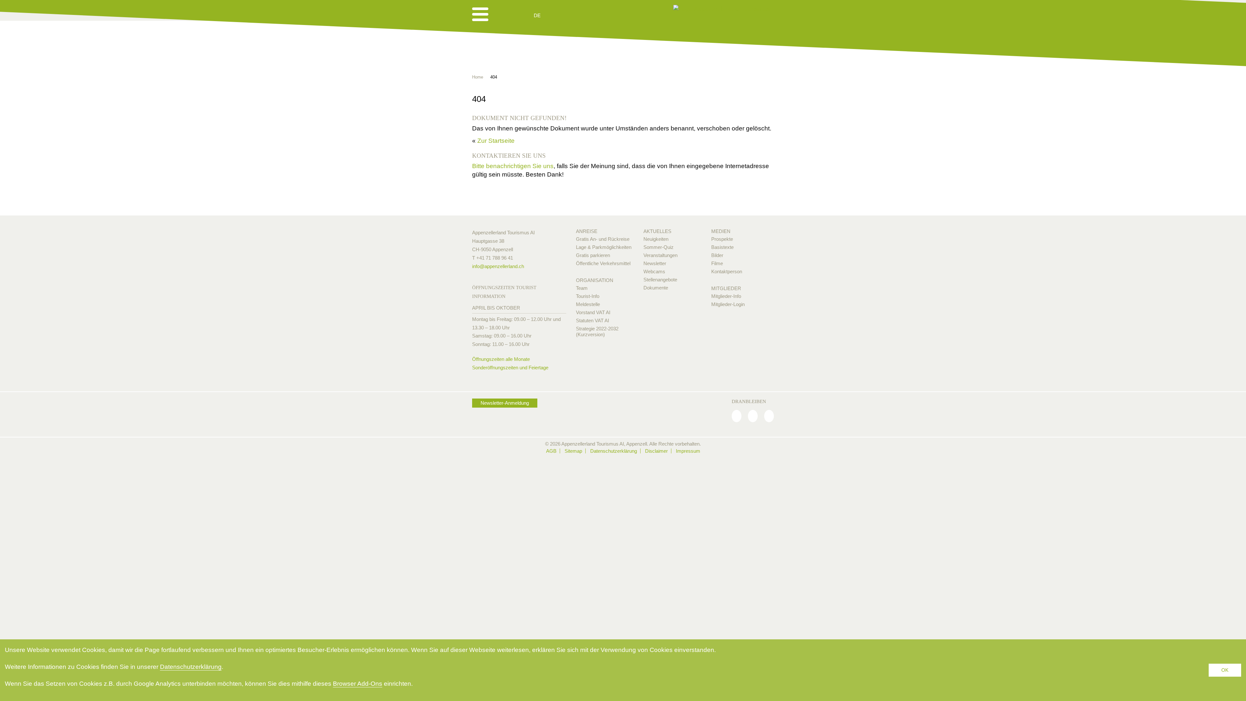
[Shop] (587, 15)
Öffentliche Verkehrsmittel (603, 263)
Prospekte (722, 239)
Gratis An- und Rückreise (602, 239)
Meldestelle (588, 304)
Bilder (717, 255)
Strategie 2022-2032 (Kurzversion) (597, 331)
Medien (720, 231)
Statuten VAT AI (592, 320)
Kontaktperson (726, 271)
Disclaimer (656, 451)
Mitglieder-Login (728, 304)
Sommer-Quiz (658, 247)
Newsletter (654, 263)
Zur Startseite (496, 140)
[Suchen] (572, 15)
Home (477, 77)
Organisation (594, 280)
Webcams (654, 271)
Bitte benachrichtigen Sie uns (513, 166)
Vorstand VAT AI (593, 312)
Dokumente (655, 287)
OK (1224, 670)
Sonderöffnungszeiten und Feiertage (510, 367)
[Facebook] (736, 416)
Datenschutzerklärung (613, 451)
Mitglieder (726, 288)
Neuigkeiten (655, 239)
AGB (551, 451)
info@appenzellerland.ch (498, 266)
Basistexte (722, 247)
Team (582, 288)
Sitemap (573, 451)
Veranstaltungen (660, 255)
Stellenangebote (660, 279)
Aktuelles (657, 231)
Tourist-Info (587, 296)
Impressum (688, 451)
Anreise (586, 231)
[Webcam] (554, 15)
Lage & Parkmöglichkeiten (603, 247)
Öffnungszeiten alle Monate (501, 359)
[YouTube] (769, 416)
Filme (717, 263)
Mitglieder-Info (726, 296)
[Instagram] (753, 416)
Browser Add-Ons (357, 683)
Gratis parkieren (593, 255)
